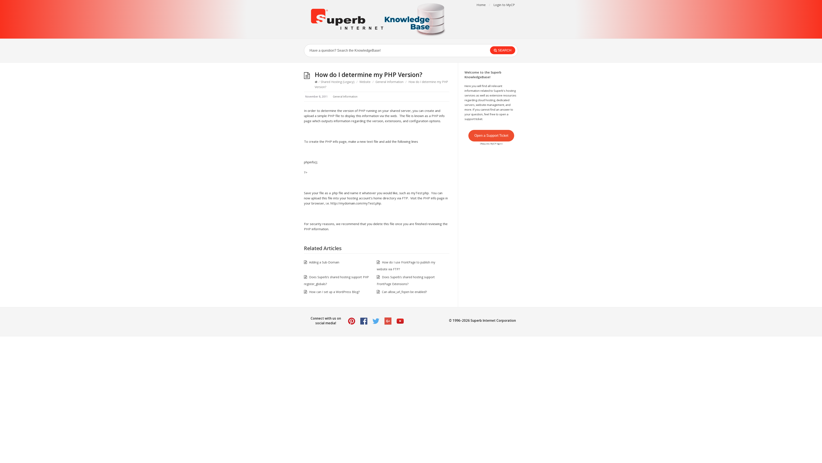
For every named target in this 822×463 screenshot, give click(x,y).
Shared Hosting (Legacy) (337, 82)
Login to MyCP (504, 5)
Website (365, 82)
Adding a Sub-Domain (324, 262)
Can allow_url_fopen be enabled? (404, 292)
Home (481, 5)
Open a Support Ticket (491, 135)
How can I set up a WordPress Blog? (334, 292)
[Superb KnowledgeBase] (379, 19)
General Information (389, 82)
